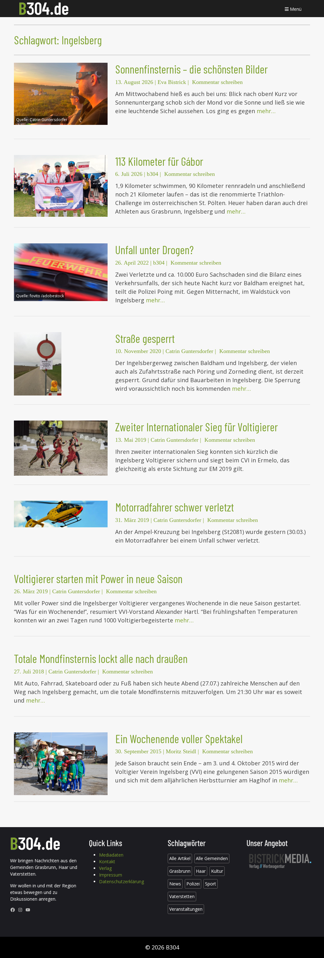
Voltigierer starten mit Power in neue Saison (98, 578)
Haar (201, 871)
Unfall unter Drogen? (154, 249)
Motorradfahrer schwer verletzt (174, 507)
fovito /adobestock (47, 296)
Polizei (193, 884)
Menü (295, 9)
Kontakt (107, 861)
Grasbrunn (179, 871)
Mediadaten (111, 855)
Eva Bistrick (172, 82)
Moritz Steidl (181, 751)
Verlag (105, 868)
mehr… (266, 111)
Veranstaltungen (185, 909)
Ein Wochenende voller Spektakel (179, 738)
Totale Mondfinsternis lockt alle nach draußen (101, 658)
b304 (152, 174)
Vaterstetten (182, 896)
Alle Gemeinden (212, 858)
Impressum (110, 875)
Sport (210, 884)
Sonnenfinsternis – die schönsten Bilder (191, 69)
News (175, 884)
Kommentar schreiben (217, 82)
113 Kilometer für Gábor (159, 161)
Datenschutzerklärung (121, 881)
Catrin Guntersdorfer (48, 119)
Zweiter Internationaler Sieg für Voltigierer (196, 427)
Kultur (217, 871)
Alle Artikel (179, 858)
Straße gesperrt (145, 338)
